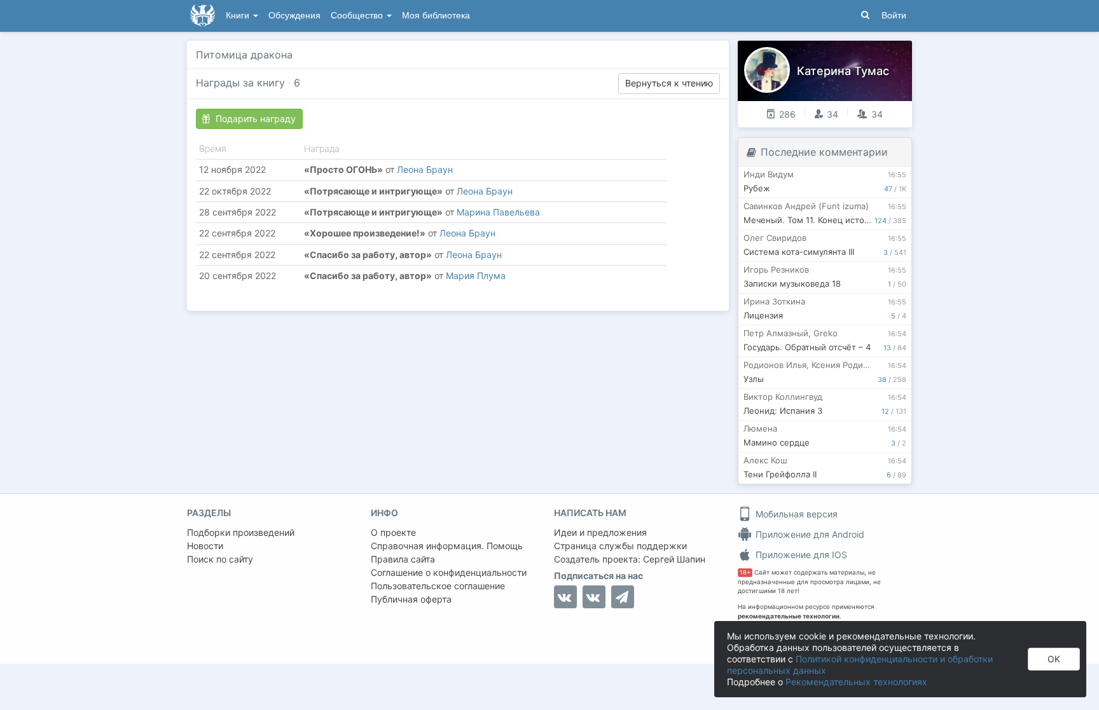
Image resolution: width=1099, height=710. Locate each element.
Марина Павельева (498, 212)
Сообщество (358, 15)
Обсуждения (294, 15)
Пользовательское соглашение (438, 585)
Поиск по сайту (220, 559)
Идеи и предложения (600, 532)
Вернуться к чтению (669, 83)
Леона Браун (425, 169)
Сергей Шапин (674, 559)
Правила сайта (403, 559)
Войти (893, 15)
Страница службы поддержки (620, 545)
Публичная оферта (411, 599)
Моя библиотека (436, 15)
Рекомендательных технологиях (856, 681)
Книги (239, 15)
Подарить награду (256, 118)
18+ (745, 572)
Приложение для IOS (800, 554)
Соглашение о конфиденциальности (449, 572)
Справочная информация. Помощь (447, 545)
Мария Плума (476, 275)
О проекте (393, 532)
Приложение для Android (808, 534)
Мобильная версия (795, 514)
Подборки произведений (240, 532)
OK (1053, 658)
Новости (205, 545)
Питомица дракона (244, 54)
